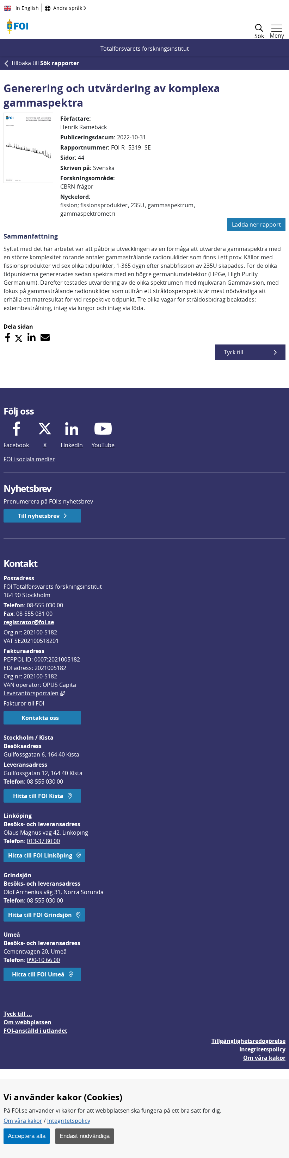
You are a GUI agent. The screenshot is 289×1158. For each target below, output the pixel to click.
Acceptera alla (26, 1135)
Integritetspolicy (68, 1121)
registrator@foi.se (29, 622)
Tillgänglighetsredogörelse (248, 1041)
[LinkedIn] (31, 337)
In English (26, 8)
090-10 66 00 (43, 960)
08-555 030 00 (45, 605)
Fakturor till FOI (24, 703)
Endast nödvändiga (85, 1135)
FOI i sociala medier (29, 459)
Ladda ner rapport (256, 224)
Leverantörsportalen (34, 693)
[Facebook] (7, 337)
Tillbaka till (45, 63)
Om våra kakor (23, 1121)
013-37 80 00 (43, 841)
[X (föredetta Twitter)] (19, 337)
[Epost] (45, 337)
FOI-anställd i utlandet (35, 1030)
